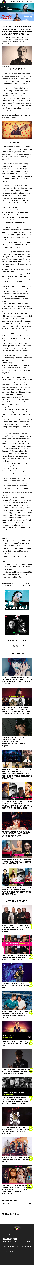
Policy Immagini (16, 1251)
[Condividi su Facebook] (14, 69)
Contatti (16, 1250)
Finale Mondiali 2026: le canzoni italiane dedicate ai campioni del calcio (16, 558)
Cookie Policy (9, 1251)
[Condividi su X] (16, 69)
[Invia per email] (24, 69)
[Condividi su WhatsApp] (11, 69)
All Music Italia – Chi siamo (7, 1250)
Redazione (5, 66)
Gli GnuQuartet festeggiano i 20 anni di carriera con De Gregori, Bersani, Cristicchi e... (17, 566)
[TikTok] (31, 1246)
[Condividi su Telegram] (19, 69)
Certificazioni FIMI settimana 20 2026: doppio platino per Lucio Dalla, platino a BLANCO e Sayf (17, 574)
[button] (21, 69)
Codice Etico (21, 1250)
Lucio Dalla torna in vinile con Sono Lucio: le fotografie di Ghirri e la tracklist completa (17, 551)
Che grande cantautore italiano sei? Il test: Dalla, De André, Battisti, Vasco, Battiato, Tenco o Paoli (17, 543)
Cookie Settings (25, 1251)
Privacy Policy (28, 1250)
